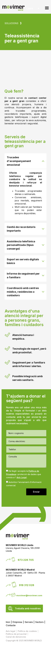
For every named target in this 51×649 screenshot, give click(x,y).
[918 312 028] (14, 585)
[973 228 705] (13, 559)
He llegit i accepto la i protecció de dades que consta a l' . (23, 474)
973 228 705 (26, 559)
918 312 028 (26, 585)
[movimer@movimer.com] (13, 595)
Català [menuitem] (29, 8)
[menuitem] (33, 8)
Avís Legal (22, 477)
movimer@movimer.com (29, 595)
